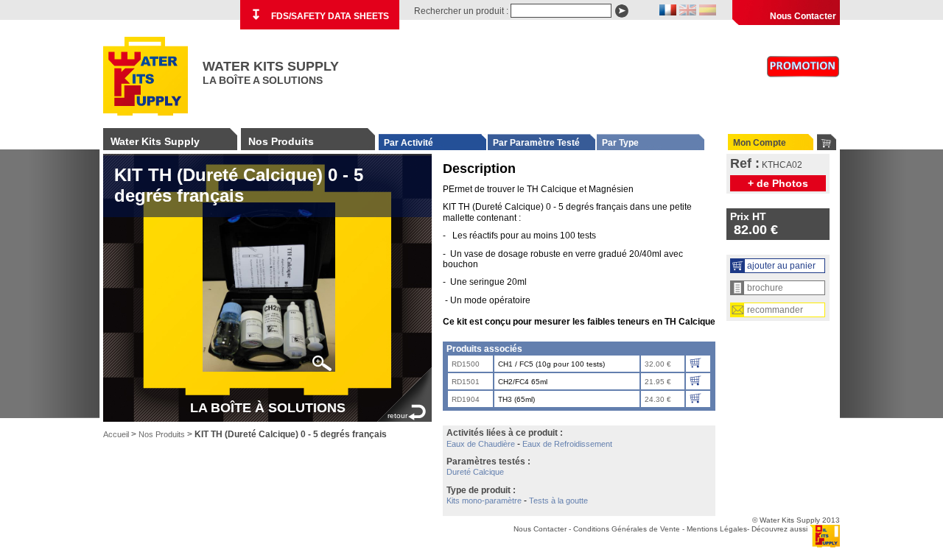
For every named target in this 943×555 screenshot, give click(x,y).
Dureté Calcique (475, 471)
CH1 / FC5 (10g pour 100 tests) (551, 364)
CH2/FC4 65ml (522, 382)
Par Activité (408, 143)
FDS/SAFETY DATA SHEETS (319, 14)
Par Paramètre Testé (536, 143)
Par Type (620, 143)
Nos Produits (281, 141)
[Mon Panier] (826, 142)
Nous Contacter (803, 16)
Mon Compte (759, 143)
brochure (765, 288)
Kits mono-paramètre (484, 500)
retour (397, 415)
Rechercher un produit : (461, 11)
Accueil (116, 434)
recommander (775, 310)
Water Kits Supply (155, 141)
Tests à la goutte (558, 500)
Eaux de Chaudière (480, 443)
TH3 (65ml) (516, 399)
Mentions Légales (717, 529)
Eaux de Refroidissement (567, 443)
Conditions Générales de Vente (626, 529)
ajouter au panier (781, 266)
